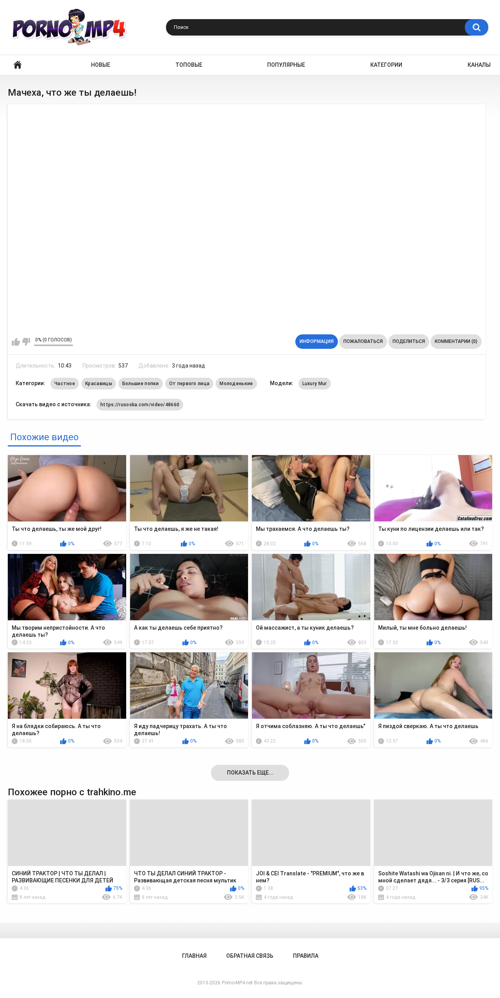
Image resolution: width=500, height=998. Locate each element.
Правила (305, 956)
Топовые (188, 65)
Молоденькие (236, 383)
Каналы (479, 65)
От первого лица (189, 383)
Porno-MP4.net (237, 983)
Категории (386, 65)
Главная (17, 65)
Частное (64, 383)
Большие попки (140, 383)
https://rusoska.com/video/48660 (139, 404)
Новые (100, 65)
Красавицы (98, 383)
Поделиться (409, 341)
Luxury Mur (314, 383)
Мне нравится (16, 342)
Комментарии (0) (456, 341)
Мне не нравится (26, 342)
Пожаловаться (363, 341)
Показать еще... (250, 772)
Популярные (286, 65)
